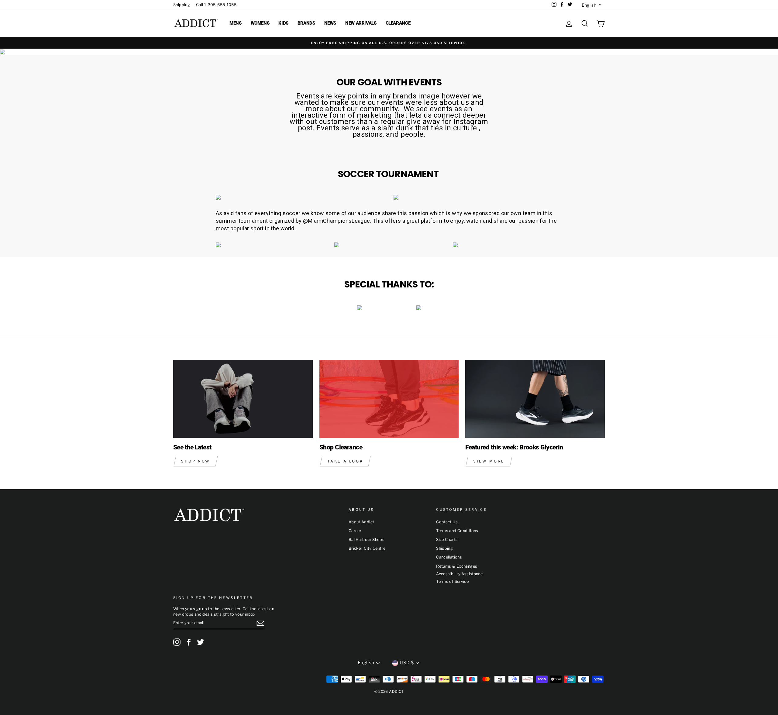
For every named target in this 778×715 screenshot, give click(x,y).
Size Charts (447, 539)
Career (355, 530)
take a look (345, 461)
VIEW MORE (488, 461)
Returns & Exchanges (456, 566)
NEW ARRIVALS (361, 23)
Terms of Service (452, 581)
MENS (235, 23)
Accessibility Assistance (459, 574)
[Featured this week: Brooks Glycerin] (535, 399)
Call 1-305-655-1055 (216, 4)
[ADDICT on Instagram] (177, 642)
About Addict (361, 522)
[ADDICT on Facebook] (188, 642)
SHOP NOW (195, 461)
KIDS (283, 23)
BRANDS (306, 23)
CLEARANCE (398, 23)
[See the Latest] (243, 399)
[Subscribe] (260, 623)
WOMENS (260, 23)
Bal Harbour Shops (366, 539)
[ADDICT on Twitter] (200, 642)
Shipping (181, 4)
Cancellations (449, 557)
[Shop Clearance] (389, 399)
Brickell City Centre (367, 548)
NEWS (330, 23)
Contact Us (447, 522)
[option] (389, 43)
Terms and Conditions (457, 530)
